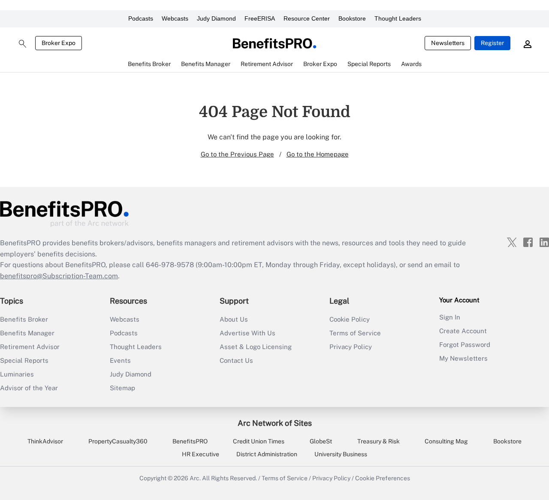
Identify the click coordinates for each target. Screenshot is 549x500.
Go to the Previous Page (237, 154)
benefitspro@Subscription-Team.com (59, 276)
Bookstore (352, 18)
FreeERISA (259, 18)
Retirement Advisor (30, 346)
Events (120, 360)
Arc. (195, 478)
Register (492, 42)
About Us (234, 319)
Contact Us (236, 360)
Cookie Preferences (382, 478)
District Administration (266, 454)
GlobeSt (321, 441)
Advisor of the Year (29, 388)
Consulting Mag (446, 441)
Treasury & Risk (378, 441)
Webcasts (175, 18)
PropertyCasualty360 (118, 441)
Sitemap (122, 388)
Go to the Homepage (318, 154)
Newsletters (448, 42)
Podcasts (140, 18)
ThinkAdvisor (45, 441)
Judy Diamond (216, 18)
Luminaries (17, 374)
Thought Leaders (397, 18)
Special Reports (24, 360)
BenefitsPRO (190, 441)
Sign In (449, 317)
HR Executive (200, 454)
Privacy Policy (350, 346)
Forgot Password (464, 344)
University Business (340, 454)
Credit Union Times (258, 441)
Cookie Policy (349, 319)
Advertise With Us (247, 333)
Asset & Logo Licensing (256, 346)
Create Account (463, 330)
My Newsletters (463, 358)
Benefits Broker (24, 319)
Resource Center (307, 18)
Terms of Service (355, 333)
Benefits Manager (27, 333)
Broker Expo (58, 42)
